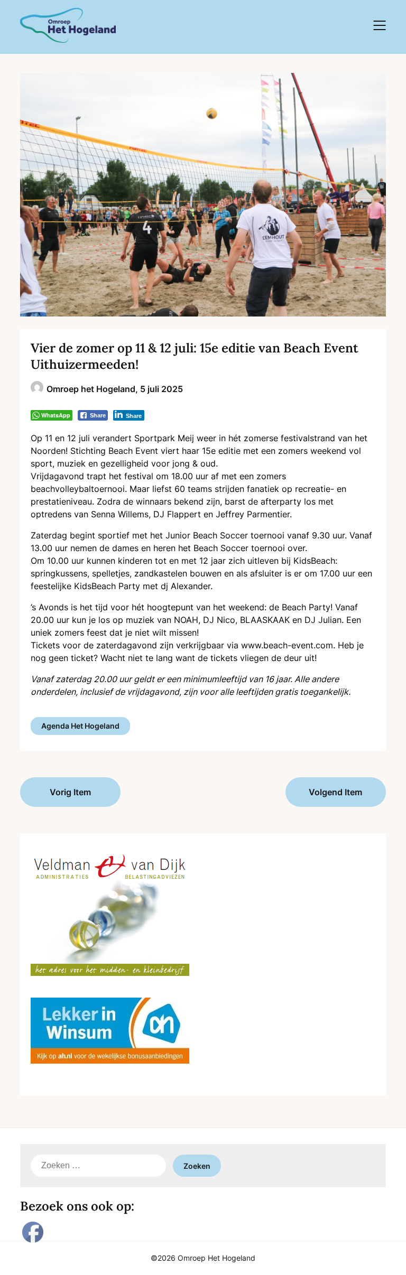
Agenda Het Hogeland (80, 725)
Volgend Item (335, 792)
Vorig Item (70, 792)
